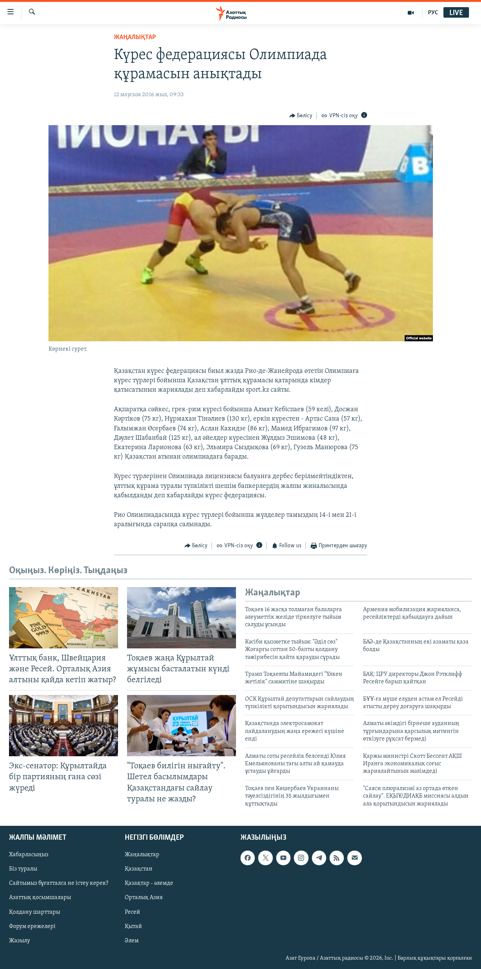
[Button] (301, 116)
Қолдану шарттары (34, 912)
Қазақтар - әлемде (149, 883)
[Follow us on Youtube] (283, 858)
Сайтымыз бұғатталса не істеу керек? (58, 883)
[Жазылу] (354, 858)
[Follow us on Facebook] (247, 858)
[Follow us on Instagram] (301, 858)
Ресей (132, 912)
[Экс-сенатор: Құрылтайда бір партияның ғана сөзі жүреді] (63, 725)
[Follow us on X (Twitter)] (265, 858)
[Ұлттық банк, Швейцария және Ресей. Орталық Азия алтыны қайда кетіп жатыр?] (63, 617)
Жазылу (19, 941)
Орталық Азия (144, 898)
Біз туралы (23, 869)
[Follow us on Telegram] (319, 858)
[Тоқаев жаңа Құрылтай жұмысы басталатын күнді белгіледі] (181, 617)
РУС (433, 13)
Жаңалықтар (142, 855)
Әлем (132, 941)
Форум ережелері (32, 927)
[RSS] (337, 858)
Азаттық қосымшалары (40, 898)
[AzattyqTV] (410, 12)
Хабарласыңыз (28, 855)
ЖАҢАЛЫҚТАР (135, 37)
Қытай (133, 927)
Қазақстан (139, 869)
